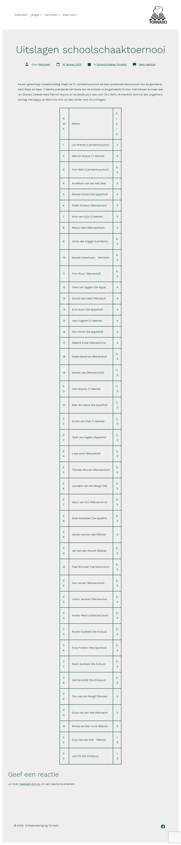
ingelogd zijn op (29, 784)
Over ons (69, 14)
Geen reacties (147, 64)
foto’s (37, 99)
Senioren (51, 14)
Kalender (21, 14)
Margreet (44, 64)
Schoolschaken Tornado (112, 64)
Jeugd (35, 14)
